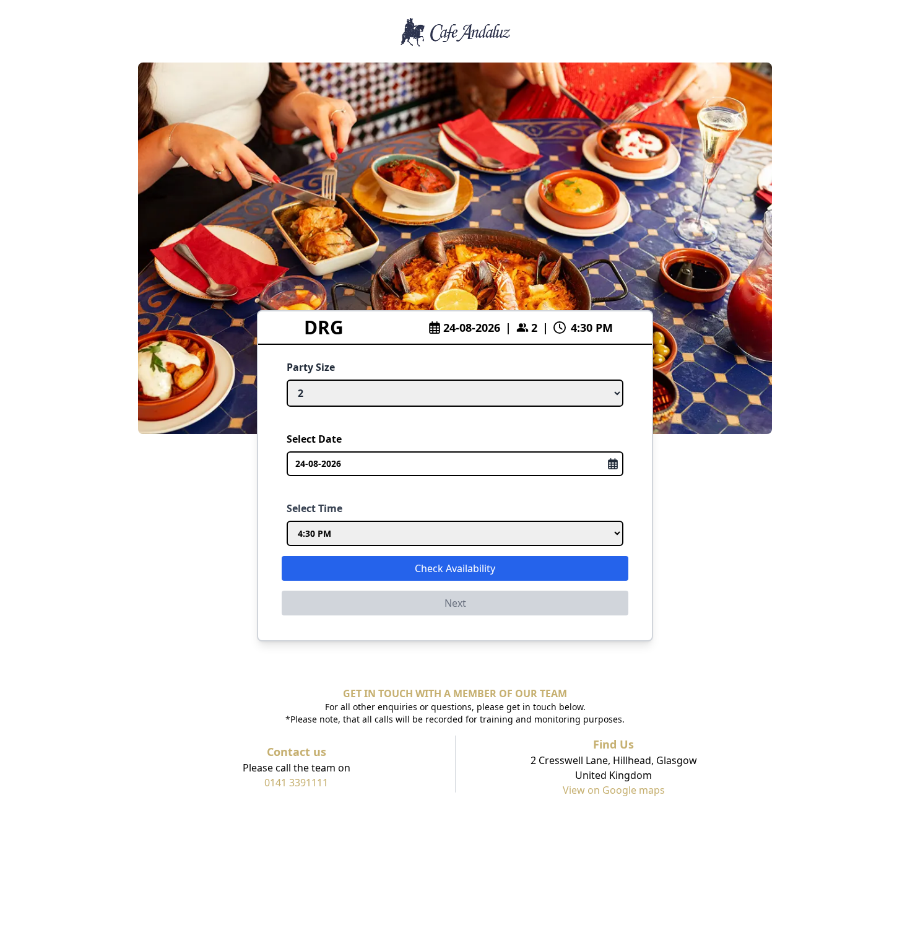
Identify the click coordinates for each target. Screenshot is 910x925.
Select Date (314, 439)
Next (455, 603)
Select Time (314, 508)
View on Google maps (614, 790)
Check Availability (455, 568)
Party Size (311, 367)
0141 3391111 (296, 782)
